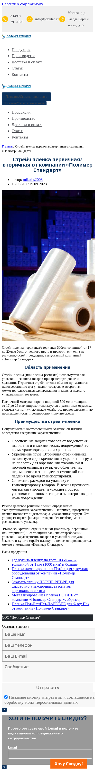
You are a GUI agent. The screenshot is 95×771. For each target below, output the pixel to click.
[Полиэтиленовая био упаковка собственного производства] (16, 38)
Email (12, 747)
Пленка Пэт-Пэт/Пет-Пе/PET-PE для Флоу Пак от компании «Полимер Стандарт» (50, 606)
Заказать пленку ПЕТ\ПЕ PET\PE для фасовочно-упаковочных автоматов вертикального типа (43, 586)
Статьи (17, 68)
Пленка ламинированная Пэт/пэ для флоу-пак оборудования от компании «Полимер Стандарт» (50, 573)
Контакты (20, 74)
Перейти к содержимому (22, 4)
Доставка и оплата (27, 62)
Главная (7, 146)
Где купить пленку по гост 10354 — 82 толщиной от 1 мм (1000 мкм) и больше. (45, 562)
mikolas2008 (33, 180)
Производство (23, 56)
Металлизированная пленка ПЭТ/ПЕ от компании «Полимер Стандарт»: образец (46, 597)
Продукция (21, 50)
